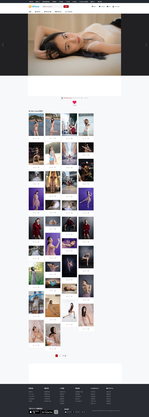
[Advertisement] (74, 86)
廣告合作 (108, 396)
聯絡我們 (108, 394)
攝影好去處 (79, 392)
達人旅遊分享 (78, 401)
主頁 (30, 12)
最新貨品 (93, 394)
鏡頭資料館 (47, 394)
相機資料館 (47, 392)
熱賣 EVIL (93, 403)
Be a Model (68, 12)
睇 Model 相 (47, 12)
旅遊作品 (77, 399)
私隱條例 (108, 403)
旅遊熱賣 (77, 394)
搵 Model (37, 12)
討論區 (30, 401)
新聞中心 (31, 392)
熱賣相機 (93, 396)
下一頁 (64, 356)
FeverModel (32, 396)
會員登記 (108, 399)
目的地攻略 (78, 396)
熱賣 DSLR (93, 401)
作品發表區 (31, 399)
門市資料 (93, 392)
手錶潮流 (62, 403)
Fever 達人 (31, 394)
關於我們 (108, 392)
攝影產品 (62, 394)
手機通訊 (62, 396)
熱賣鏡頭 (93, 399)
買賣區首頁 (62, 392)
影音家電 (62, 401)
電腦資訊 (62, 399)
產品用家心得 (47, 401)
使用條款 (108, 401)
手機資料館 (47, 396)
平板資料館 (47, 399)
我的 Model (58, 12)
